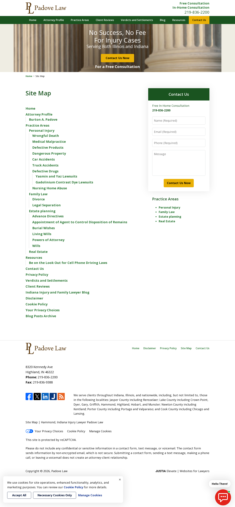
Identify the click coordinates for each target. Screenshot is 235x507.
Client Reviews (105, 20)
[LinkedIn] (45, 396)
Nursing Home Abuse (49, 188)
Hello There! (220, 484)
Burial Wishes (43, 228)
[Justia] (53, 396)
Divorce (38, 199)
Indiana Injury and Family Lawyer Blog (57, 292)
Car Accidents (43, 159)
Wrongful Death (45, 135)
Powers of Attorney (48, 240)
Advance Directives (48, 216)
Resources (178, 20)
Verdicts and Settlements (137, 20)
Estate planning (42, 211)
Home (32, 20)
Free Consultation (194, 3)
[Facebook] (29, 396)
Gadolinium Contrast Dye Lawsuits (64, 182)
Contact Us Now (117, 58)
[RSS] (61, 396)
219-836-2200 (196, 12)
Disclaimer (34, 298)
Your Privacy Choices (43, 310)
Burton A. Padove (43, 119)
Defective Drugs (45, 171)
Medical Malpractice (49, 141)
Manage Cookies (100, 431)
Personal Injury (41, 130)
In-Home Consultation (190, 7)
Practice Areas (80, 20)
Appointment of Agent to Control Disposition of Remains (79, 222)
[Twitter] (37, 396)
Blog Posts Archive (41, 316)
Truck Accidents (45, 165)
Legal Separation (46, 205)
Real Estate (38, 251)
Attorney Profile (53, 20)
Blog (162, 20)
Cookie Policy (36, 304)
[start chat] (223, 497)
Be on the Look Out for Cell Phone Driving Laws (68, 263)
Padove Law (59, 471)
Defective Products (47, 147)
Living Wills (41, 234)
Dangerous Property (49, 153)
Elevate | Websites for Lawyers (182, 471)
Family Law (38, 194)
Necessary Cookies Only (54, 495)
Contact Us (199, 20)
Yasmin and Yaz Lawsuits (56, 176)
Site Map (186, 348)
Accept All (19, 495)
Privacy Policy (37, 274)
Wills (36, 246)
